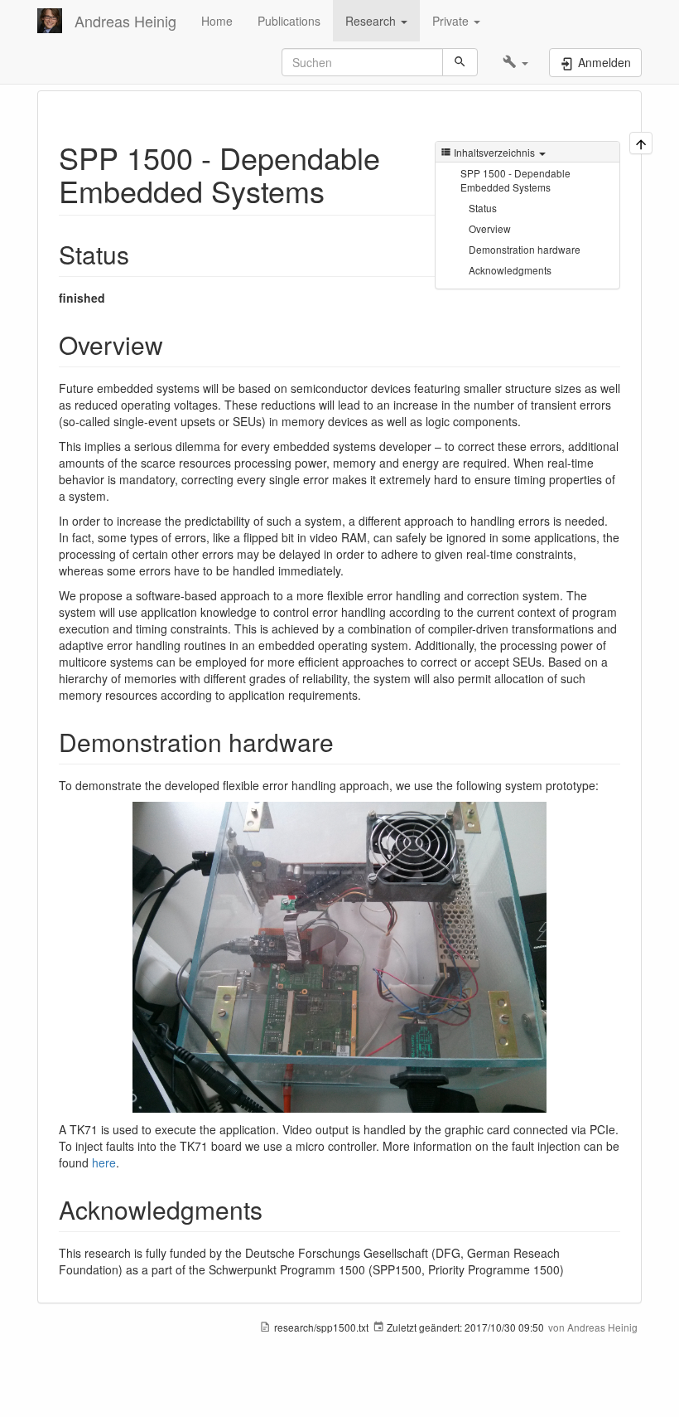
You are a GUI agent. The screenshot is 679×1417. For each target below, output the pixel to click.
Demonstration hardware (524, 249)
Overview (490, 228)
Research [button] (372, 20)
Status (483, 208)
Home (217, 20)
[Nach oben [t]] (641, 143)
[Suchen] (460, 62)
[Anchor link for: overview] (175, 344)
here (104, 1162)
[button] (515, 62)
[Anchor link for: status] (141, 253)
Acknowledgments (510, 270)
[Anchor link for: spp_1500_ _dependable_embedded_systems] (340, 190)
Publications (289, 20)
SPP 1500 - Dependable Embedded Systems (515, 180)
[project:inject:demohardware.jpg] (339, 957)
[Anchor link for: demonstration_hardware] (346, 741)
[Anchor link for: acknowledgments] (274, 1208)
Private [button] (452, 20)
